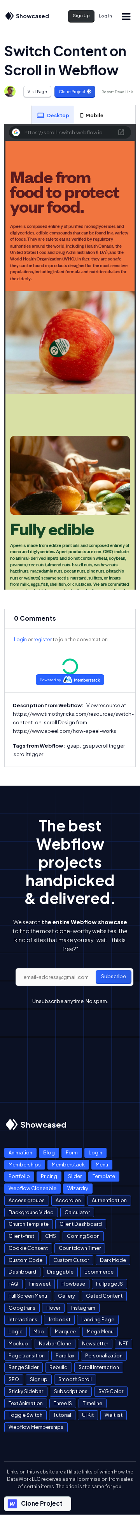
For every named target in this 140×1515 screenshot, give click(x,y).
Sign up (38, 1379)
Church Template (29, 1224)
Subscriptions (71, 1391)
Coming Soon (83, 1236)
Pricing (49, 1176)
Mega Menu (100, 1331)
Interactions (23, 1319)
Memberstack (68, 1164)
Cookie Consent (28, 1248)
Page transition (27, 1355)
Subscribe (113, 976)
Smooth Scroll (75, 1379)
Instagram (83, 1308)
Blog (49, 1152)
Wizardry (77, 1188)
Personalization (103, 1355)
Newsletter (95, 1343)
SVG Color (110, 1391)
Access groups (27, 1200)
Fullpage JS (109, 1284)
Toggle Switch (25, 1415)
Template (104, 1176)
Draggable (60, 1272)
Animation (20, 1152)
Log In (105, 15)
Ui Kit (88, 1415)
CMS (50, 1236)
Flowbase (73, 1284)
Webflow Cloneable (32, 1188)
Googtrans (22, 1308)
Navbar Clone (55, 1343)
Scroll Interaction (99, 1367)
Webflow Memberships (36, 1427)
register (42, 639)
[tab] (53, 115)
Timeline (92, 1403)
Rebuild (58, 1367)
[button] (126, 16)
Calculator (77, 1212)
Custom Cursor (71, 1260)
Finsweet (40, 1284)
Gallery (66, 1296)
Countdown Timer (80, 1248)
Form (72, 1152)
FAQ (13, 1284)
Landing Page (97, 1319)
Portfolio (19, 1176)
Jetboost (59, 1319)
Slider (75, 1176)
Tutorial (62, 1415)
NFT (123, 1343)
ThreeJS (63, 1403)
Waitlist (113, 1415)
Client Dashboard (81, 1224)
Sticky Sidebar (26, 1391)
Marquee (65, 1331)
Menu (102, 1164)
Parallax (65, 1355)
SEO (14, 1379)
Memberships (25, 1164)
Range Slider (23, 1367)
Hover (53, 1308)
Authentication (109, 1200)
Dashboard (22, 1272)
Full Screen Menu (28, 1296)
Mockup (18, 1343)
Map (38, 1331)
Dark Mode (113, 1260)
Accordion (68, 1200)
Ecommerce (99, 1272)
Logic (16, 1331)
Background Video (31, 1212)
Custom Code (25, 1260)
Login (20, 639)
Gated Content (104, 1296)
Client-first (21, 1236)
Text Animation (26, 1403)
